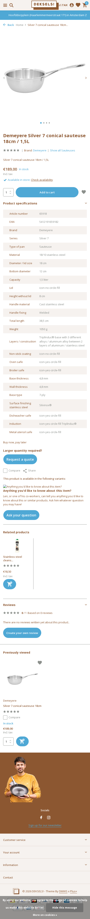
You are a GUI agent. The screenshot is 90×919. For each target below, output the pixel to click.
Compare (14, 470)
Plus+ (73, 891)
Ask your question (21, 515)
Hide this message (64, 907)
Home (19, 25)
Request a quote (20, 459)
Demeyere (39, 150)
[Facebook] (41, 817)
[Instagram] (48, 817)
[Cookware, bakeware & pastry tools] (45, 5)
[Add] (9, 584)
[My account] (72, 5)
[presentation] (4, 78)
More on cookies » (45, 915)
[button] (40, 123)
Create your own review (22, 633)
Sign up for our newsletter (45, 825)
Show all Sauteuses (62, 150)
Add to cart (47, 192)
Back (10, 25)
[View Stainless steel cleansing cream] (17, 546)
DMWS (63, 891)
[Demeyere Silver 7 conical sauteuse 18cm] (22, 679)
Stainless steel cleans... (12, 558)
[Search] (10, 5)
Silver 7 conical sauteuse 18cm (22, 706)
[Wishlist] (78, 5)
